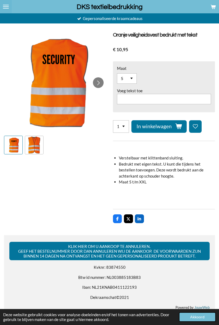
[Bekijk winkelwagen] (213, 6)
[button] (13, 145)
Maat (122, 68)
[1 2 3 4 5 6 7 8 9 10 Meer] (121, 126)
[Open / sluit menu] (6, 6)
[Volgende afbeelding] (98, 82)
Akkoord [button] (197, 317)
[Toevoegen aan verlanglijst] (195, 126)
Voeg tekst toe (130, 90)
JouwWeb (202, 308)
